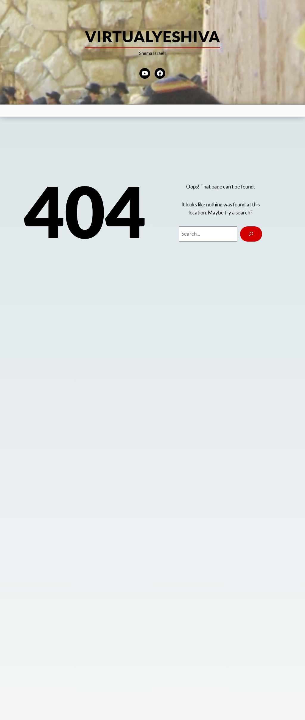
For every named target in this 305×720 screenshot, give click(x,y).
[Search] (251, 234)
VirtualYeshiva (152, 36)
